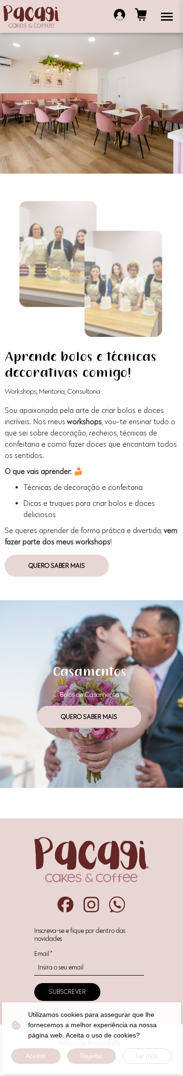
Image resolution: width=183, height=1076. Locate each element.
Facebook (65, 904)
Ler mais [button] (147, 1056)
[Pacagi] (31, 16)
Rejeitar (91, 1056)
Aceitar (35, 1056)
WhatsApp (117, 904)
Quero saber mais (57, 566)
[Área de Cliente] (119, 16)
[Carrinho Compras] (140, 16)
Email (43, 954)
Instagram (91, 904)
